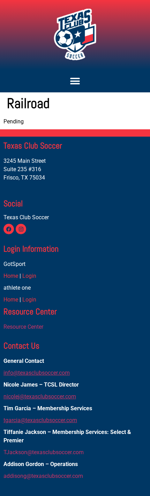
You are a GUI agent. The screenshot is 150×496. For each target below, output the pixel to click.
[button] (75, 81)
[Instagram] (21, 229)
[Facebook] (8, 229)
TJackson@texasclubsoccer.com (43, 452)
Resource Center (23, 326)
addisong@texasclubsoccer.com (43, 476)
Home (10, 276)
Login (29, 276)
